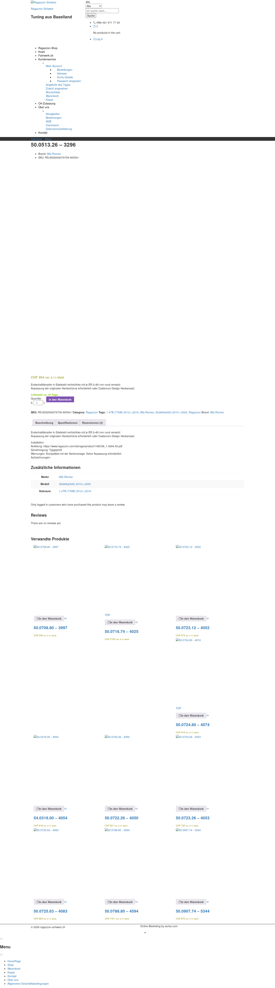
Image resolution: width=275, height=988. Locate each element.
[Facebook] (67, 927)
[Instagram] (75, 927)
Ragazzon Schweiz (42, 8)
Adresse (62, 73)
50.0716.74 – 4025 (121, 631)
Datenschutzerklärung (59, 129)
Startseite (36, 139)
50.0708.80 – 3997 (50, 627)
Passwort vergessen (69, 81)
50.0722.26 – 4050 (121, 817)
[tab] (44, 422)
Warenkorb (52, 96)
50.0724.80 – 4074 (193, 724)
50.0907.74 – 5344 (193, 911)
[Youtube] (71, 927)
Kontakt (42, 132)
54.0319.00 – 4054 (50, 817)
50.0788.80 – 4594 (121, 911)
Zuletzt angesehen (57, 88)
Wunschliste (53, 92)
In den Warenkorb (60, 399)
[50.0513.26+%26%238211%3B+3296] (34, 164)
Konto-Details (65, 77)
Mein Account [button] (54, 66)
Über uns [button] (43, 107)
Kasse (49, 99)
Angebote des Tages (58, 84)
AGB (48, 121)
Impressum (52, 125)
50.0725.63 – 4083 (50, 911)
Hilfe (99, 22)
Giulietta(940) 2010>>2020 (171, 412)
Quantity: (36, 398)
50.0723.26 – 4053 (193, 817)
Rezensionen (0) (92, 423)
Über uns (12, 980)
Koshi (41, 52)
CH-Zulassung (46, 103)
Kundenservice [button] (47, 59)
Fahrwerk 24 (45, 55)
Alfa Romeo (54, 154)
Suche (91, 15)
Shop (48, 139)
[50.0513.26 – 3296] (32, 164)
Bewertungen (54, 117)
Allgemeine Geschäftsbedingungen (28, 983)
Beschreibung (44, 423)
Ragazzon (92, 412)
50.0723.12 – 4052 (193, 627)
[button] (49, 618)
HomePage (14, 961)
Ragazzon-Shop (47, 48)
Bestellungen (64, 70)
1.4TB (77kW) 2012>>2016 (122, 412)
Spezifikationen (68, 423)
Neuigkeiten (53, 114)
